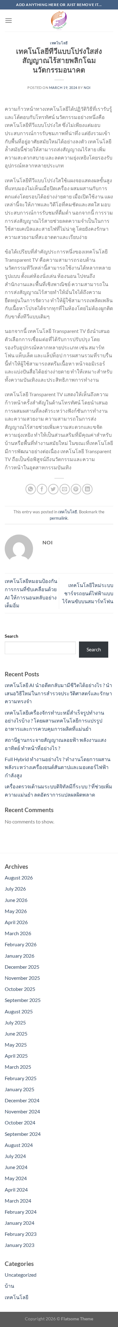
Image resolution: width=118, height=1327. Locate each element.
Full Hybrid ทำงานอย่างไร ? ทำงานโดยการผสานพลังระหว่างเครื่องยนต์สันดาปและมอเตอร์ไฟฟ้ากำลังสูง (57, 767)
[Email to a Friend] (64, 489)
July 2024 (15, 1156)
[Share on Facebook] (42, 489)
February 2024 (21, 1212)
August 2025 (19, 1011)
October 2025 (20, 989)
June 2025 (16, 1033)
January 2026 (19, 956)
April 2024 (16, 1189)
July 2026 (15, 889)
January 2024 (19, 1223)
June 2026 (16, 900)
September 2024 (23, 1134)
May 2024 (16, 1178)
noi (87, 87)
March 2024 (18, 1201)
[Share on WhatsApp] (30, 489)
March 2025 (18, 1067)
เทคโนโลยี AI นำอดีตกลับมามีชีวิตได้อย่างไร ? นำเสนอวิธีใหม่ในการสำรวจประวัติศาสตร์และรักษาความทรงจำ (58, 693)
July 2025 (15, 1022)
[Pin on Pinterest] (76, 489)
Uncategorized (21, 1275)
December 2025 (22, 967)
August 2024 (19, 1145)
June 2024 (16, 1167)
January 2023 (19, 1245)
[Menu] (8, 20)
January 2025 (19, 1089)
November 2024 (22, 1111)
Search (11, 636)
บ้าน (9, 1286)
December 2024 (22, 1100)
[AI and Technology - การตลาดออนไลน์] (59, 20)
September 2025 (23, 1000)
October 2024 (20, 1122)
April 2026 (16, 922)
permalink (59, 518)
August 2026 (19, 877)
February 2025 (21, 1078)
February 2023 (21, 1234)
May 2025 (16, 1045)
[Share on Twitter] (53, 489)
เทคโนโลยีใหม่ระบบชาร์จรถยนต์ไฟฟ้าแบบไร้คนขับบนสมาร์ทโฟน (87, 593)
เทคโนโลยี (59, 43)
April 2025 (16, 1056)
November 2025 (22, 978)
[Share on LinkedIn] (87, 489)
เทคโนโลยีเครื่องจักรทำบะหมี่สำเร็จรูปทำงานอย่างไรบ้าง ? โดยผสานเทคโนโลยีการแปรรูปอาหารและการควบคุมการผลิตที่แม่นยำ (54, 721)
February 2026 (21, 944)
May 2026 (16, 911)
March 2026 (18, 933)
